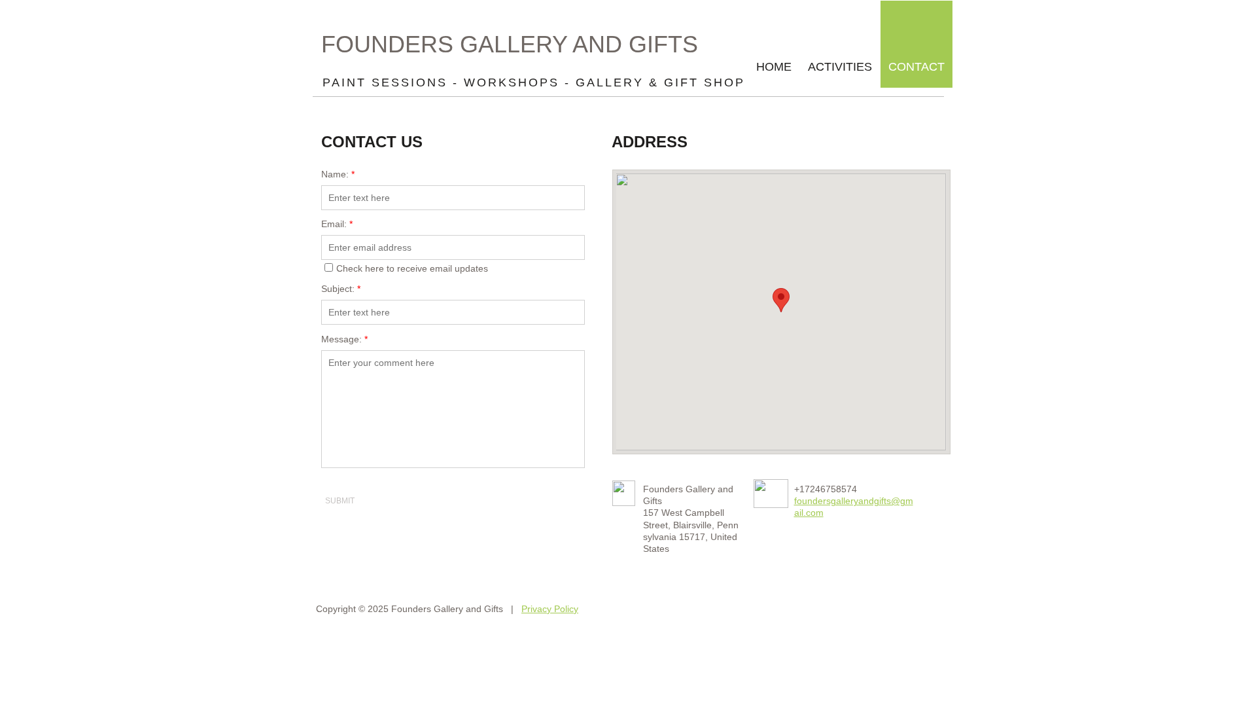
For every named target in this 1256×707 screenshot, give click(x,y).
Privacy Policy (549, 609)
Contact (916, 66)
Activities (840, 66)
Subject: (340, 288)
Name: (338, 174)
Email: (337, 224)
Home (774, 66)
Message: (344, 339)
